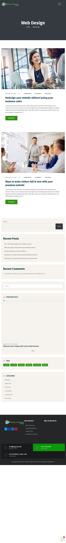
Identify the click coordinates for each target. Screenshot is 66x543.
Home (28, 27)
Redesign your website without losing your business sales (20, 258)
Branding (6, 365)
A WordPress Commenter (11, 273)
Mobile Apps (37, 365)
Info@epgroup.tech (15, 446)
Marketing (29, 365)
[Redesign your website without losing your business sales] (33, 68)
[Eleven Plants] (10, 4)
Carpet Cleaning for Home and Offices (15, 251)
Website (45, 365)
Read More (11, 118)
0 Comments (38, 93)
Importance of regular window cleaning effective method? (21, 255)
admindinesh (27, 93)
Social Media (8, 391)
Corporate (13, 365)
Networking (18, 344)
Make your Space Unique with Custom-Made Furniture (19, 247)
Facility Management (31, 428)
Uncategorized (8, 394)
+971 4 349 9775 (46, 446)
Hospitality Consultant (31, 434)
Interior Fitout (29, 431)
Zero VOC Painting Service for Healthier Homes (18, 244)
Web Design (48, 93)
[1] (62, 540)
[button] (31, 350)
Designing (21, 365)
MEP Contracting (30, 425)
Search (5, 221)
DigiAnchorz (51, 462)
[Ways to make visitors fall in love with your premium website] (33, 152)
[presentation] (4, 351)
